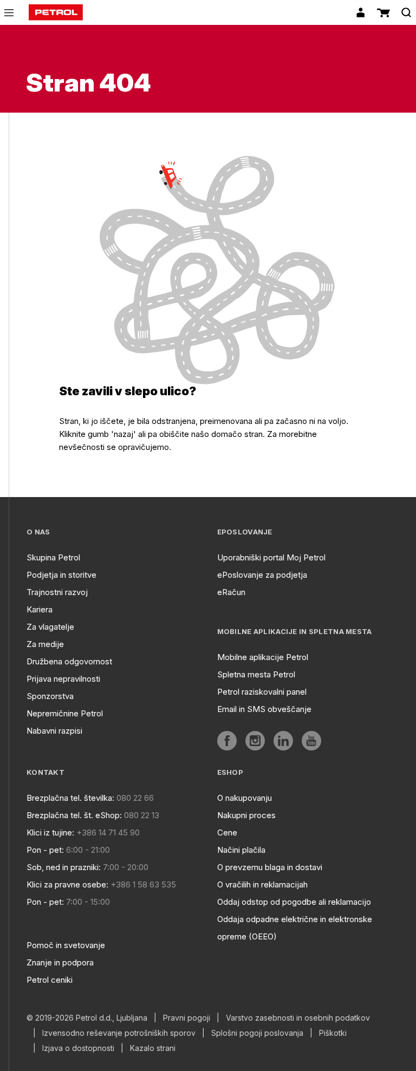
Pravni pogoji (186, 1018)
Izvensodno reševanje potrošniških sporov (119, 1033)
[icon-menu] (9, 12)
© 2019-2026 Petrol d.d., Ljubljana (87, 1018)
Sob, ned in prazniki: (64, 867)
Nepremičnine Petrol (65, 713)
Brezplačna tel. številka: (70, 798)
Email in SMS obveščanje (264, 709)
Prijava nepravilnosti (63, 679)
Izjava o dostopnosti (78, 1048)
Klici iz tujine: (50, 832)
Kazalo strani (153, 1048)
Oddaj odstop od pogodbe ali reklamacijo (294, 902)
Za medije (45, 644)
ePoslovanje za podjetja (262, 575)
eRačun (231, 592)
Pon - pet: (45, 850)
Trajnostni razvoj (57, 592)
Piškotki (333, 1033)
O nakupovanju (244, 798)
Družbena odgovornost (69, 661)
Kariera (40, 609)
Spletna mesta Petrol (256, 674)
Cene (227, 832)
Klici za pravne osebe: (67, 884)
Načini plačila (241, 850)
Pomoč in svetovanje (66, 945)
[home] (56, 12)
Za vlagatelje (50, 627)
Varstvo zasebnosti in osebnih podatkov (298, 1018)
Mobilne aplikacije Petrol (262, 657)
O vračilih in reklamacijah (262, 884)
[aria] (227, 740)
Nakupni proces (246, 815)
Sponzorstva (50, 696)
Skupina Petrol (53, 557)
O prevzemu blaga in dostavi (269, 867)
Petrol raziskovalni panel (262, 692)
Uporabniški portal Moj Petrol (271, 557)
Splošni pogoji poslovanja (257, 1033)
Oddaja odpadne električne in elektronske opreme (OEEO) (294, 928)
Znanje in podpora (60, 962)
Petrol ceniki (50, 980)
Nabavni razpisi (54, 731)
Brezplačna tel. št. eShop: (74, 815)
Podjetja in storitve (61, 575)
